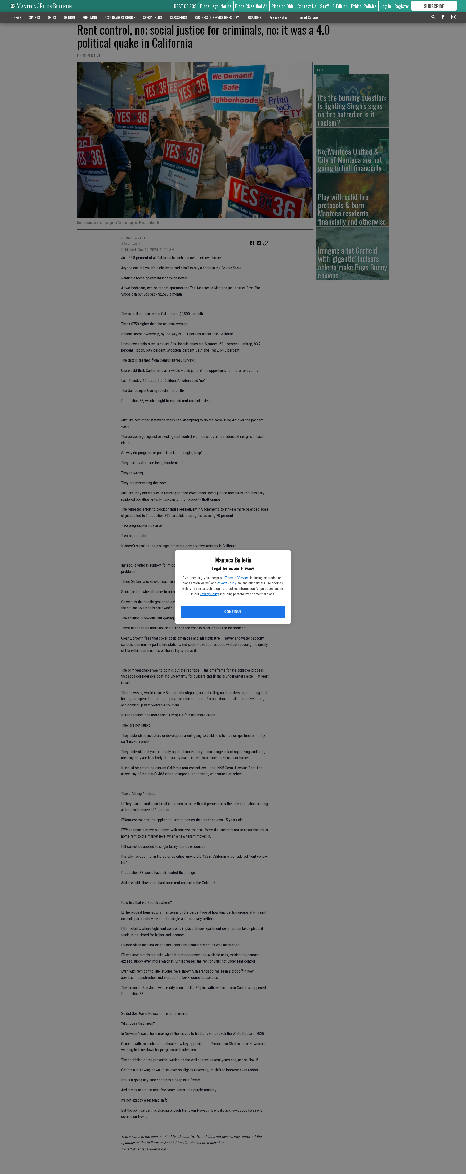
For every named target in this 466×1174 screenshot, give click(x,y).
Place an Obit (282, 6)
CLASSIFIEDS (178, 17)
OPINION (69, 17)
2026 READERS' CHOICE (120, 17)
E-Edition (340, 6)
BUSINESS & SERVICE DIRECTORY (217, 17)
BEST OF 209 (185, 6)
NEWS (17, 17)
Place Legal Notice (216, 6)
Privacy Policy (226, 583)
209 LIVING (90, 17)
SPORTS (34, 17)
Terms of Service (237, 578)
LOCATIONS (254, 17)
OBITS (52, 17)
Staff (324, 6)
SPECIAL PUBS (152, 17)
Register (401, 6)
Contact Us (306, 6)
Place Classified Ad (251, 6)
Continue (232, 611)
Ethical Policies (364, 6)
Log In (386, 6)
